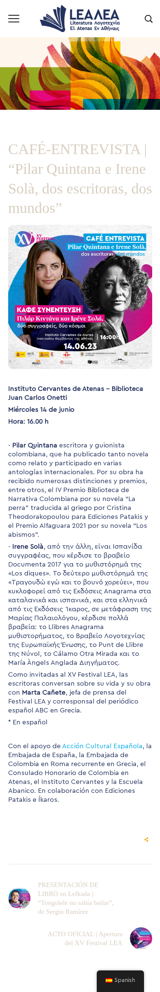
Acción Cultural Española (102, 746)
